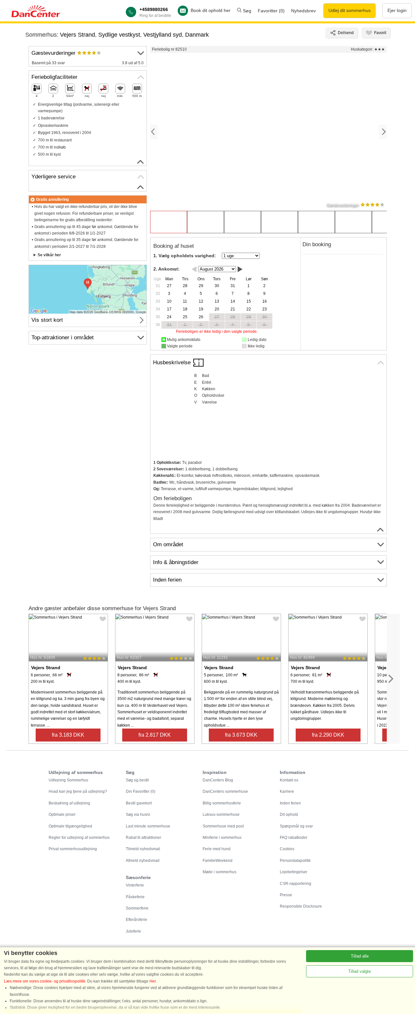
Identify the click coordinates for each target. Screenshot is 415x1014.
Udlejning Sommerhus (68, 780)
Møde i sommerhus (219, 872)
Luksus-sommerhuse (221, 814)
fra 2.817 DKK (154, 735)
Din (140, 791)
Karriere (287, 791)
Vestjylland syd (162, 34)
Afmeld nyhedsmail (143, 860)
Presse (286, 895)
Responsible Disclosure (301, 906)
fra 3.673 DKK (241, 735)
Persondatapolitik (295, 860)
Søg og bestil (137, 780)
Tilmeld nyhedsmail (143, 849)
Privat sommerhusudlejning (73, 849)
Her (152, 981)
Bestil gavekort (139, 803)
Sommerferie (137, 908)
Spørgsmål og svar (296, 826)
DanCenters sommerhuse (225, 791)
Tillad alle (360, 956)
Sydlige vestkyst (119, 34)
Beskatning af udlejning (69, 803)
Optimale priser (62, 814)
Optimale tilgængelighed (70, 826)
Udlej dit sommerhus (349, 10)
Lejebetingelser (293, 872)
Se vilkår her (49, 255)
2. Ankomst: (166, 269)
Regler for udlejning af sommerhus (79, 837)
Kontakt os (289, 780)
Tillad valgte (359, 971)
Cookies (287, 849)
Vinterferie (135, 885)
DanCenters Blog (218, 780)
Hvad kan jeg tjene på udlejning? (78, 791)
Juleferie (133, 931)
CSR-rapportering (295, 883)
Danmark (197, 34)
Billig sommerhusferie (222, 803)
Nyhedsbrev (303, 10)
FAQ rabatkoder (293, 837)
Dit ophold (289, 814)
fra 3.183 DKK (68, 735)
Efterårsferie (136, 919)
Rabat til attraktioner (143, 837)
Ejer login (397, 10)
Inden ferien (290, 803)
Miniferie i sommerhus (222, 837)
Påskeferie (135, 897)
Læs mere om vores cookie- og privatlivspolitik (44, 981)
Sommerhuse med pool (223, 826)
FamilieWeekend (217, 860)
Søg (246, 10)
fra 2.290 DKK (328, 735)
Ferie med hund (217, 849)
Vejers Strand (77, 34)
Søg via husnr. (138, 814)
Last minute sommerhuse (148, 826)
